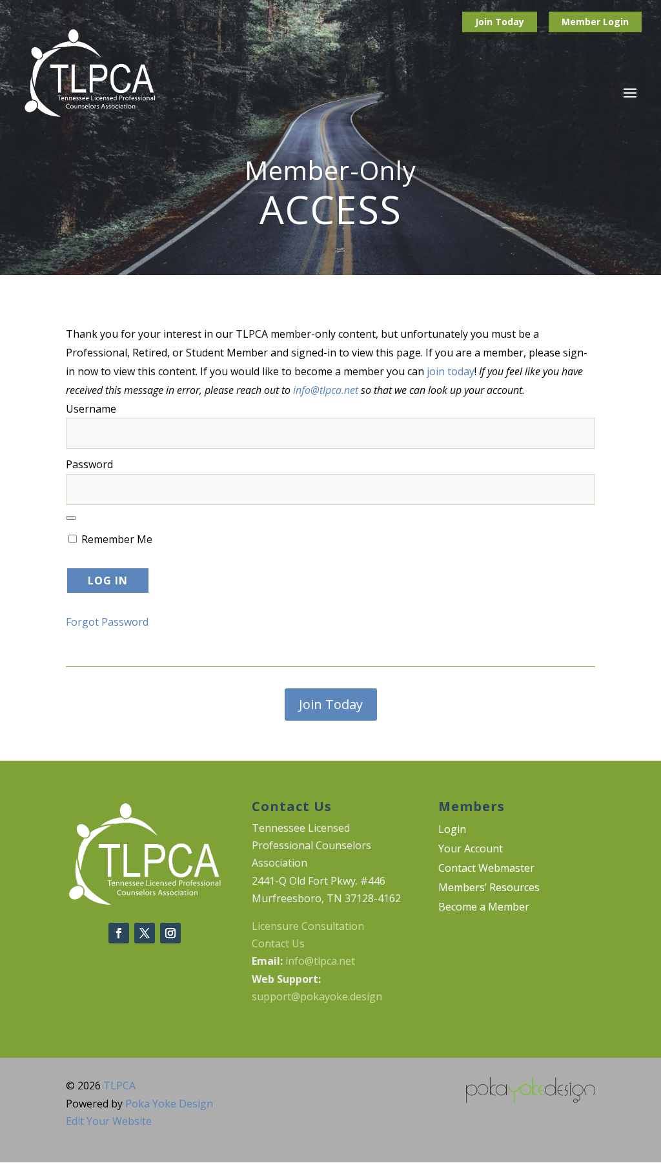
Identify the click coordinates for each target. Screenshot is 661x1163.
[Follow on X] (144, 933)
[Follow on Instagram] (170, 933)
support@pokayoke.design (317, 996)
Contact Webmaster (486, 869)
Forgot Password (107, 622)
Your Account (470, 850)
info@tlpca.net (325, 390)
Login (616, 21)
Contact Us (278, 943)
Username (91, 409)
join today (450, 371)
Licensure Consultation (308, 926)
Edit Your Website (109, 1121)
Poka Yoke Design (169, 1103)
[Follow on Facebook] (118, 933)
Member (582, 21)
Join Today (499, 21)
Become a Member (483, 908)
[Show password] (71, 518)
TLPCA (119, 1085)
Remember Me (115, 539)
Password (89, 464)
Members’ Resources (489, 888)
